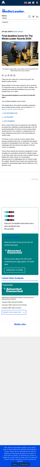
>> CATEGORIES (7, 117)
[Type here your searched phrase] (29, 16)
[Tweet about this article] (3, 75)
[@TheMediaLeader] (33, 16)
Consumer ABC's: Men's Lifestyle (11, 308)
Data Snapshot (12, 237)
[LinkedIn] (37, 16)
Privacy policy (24, 464)
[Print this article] (14, 75)
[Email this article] (11, 75)
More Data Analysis (12, 312)
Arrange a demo (14, 270)
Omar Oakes (18, 31)
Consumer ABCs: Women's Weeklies (12, 302)
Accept (15, 464)
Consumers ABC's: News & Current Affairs (14, 305)
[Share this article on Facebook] (9, 75)
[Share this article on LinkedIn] (6, 75)
